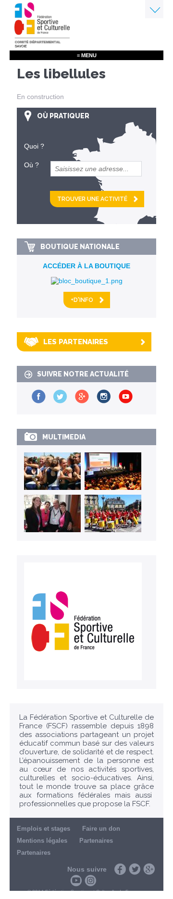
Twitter (134, 869)
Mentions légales (42, 840)
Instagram (90, 881)
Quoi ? (34, 146)
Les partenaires (75, 341)
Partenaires (96, 840)
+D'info (82, 300)
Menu (154, 9)
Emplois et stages (43, 828)
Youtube (76, 881)
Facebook (120, 869)
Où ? (31, 165)
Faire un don (101, 828)
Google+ (149, 869)
